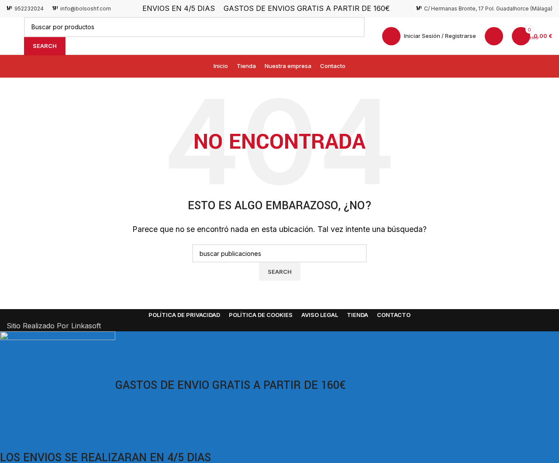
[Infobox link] (25, 8)
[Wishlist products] (493, 36)
